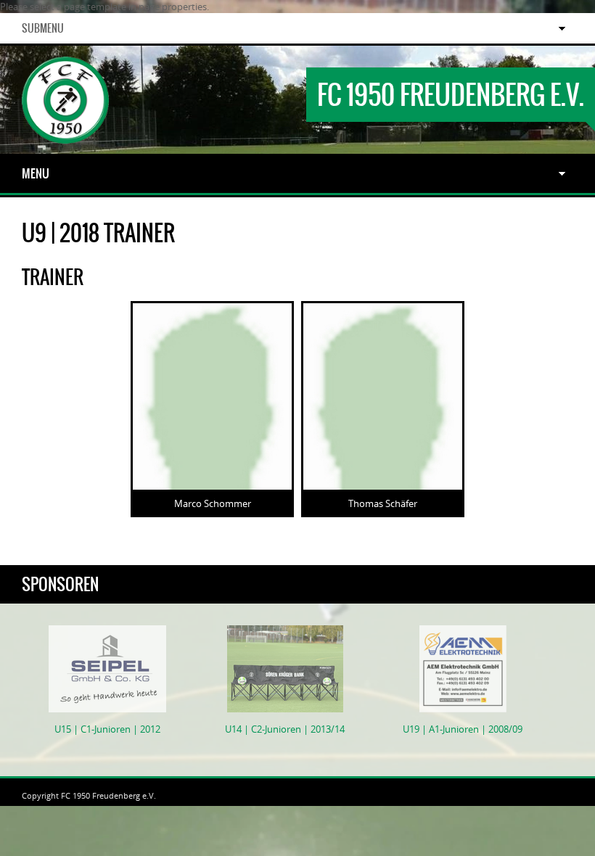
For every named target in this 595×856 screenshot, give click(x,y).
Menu (35, 173)
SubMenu (43, 28)
